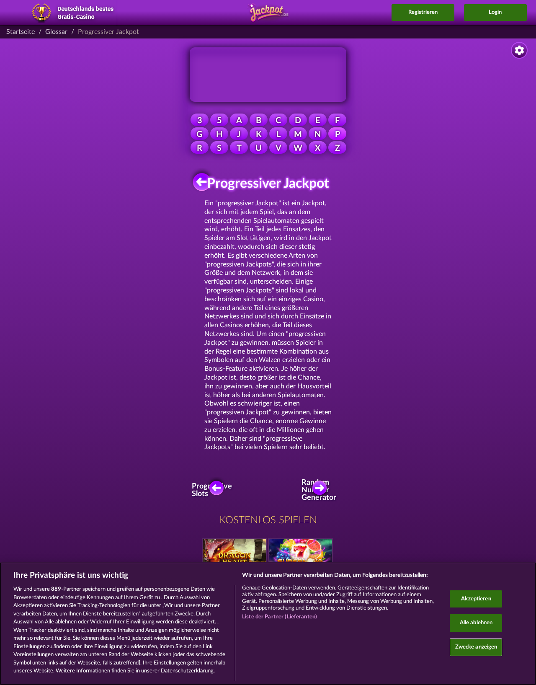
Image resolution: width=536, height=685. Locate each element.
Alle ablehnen (476, 623)
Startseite (20, 31)
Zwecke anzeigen (476, 647)
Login (495, 12)
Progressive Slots (214, 490)
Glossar (56, 31)
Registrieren (423, 12)
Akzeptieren (476, 599)
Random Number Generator (321, 490)
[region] (268, 623)
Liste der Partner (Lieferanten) (279, 617)
